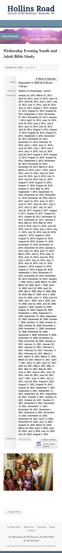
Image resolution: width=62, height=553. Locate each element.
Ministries (29, 527)
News (52, 527)
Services (25, 439)
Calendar (41, 527)
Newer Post (12, 511)
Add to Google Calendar (48, 444)
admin (32, 67)
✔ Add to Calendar (48, 439)
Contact (31, 530)
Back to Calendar (47, 78)
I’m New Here (13, 527)
